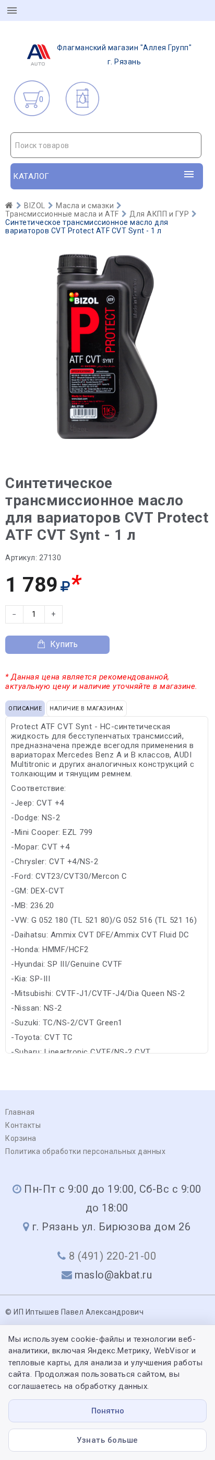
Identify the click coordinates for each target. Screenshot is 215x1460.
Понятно (107, 1411)
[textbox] (106, 145)
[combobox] (105, 145)
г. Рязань (124, 54)
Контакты (23, 1125)
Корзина (21, 1138)
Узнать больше (107, 1440)
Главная (20, 1112)
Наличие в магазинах (87, 708)
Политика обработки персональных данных (85, 1151)
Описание (25, 708)
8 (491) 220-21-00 (113, 1256)
